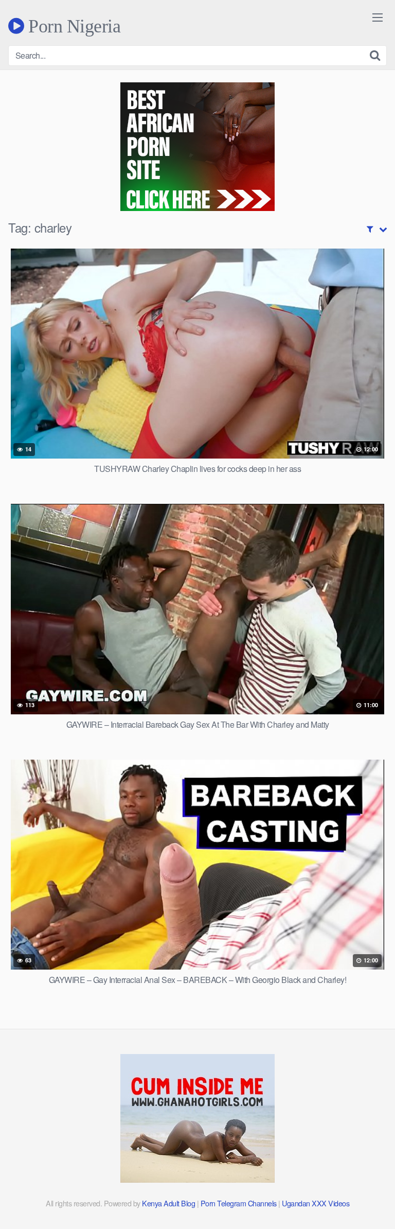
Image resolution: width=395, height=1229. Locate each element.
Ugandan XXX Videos (315, 1203)
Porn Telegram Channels (240, 1203)
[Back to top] (377, 1206)
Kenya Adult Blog (168, 1203)
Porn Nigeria (72, 25)
